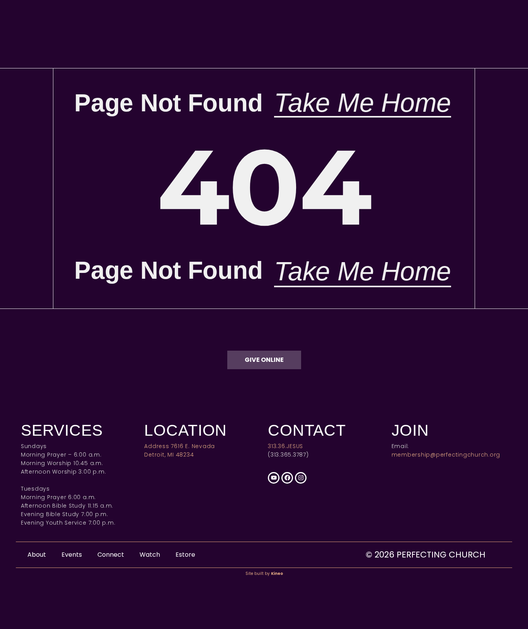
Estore (185, 554)
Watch (150, 554)
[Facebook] (287, 478)
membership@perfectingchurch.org (446, 455)
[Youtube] (273, 478)
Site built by (264, 573)
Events (71, 554)
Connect (110, 554)
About (36, 554)
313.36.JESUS (285, 446)
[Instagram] (301, 478)
